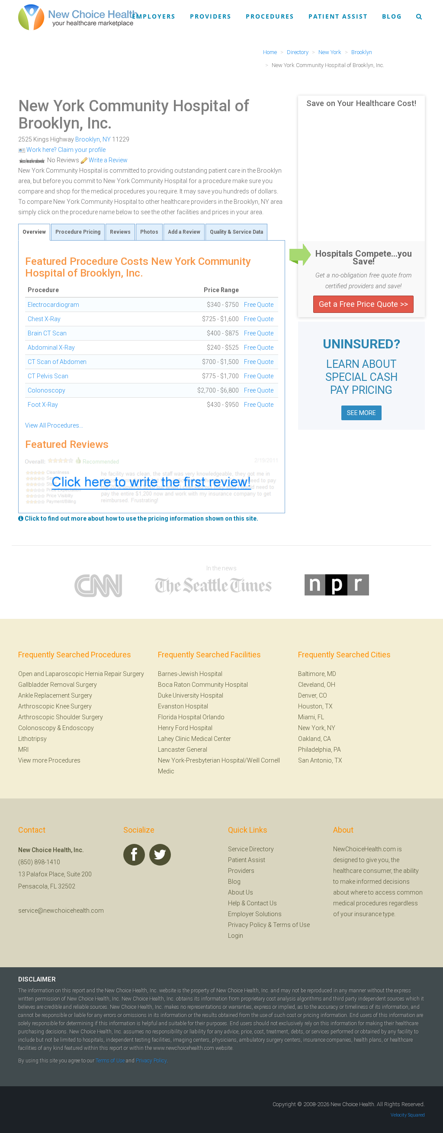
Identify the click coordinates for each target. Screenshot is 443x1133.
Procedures (270, 16)
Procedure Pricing (77, 232)
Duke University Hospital (190, 695)
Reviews (120, 232)
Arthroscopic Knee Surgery (55, 706)
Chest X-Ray (44, 318)
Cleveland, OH (316, 684)
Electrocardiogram (53, 304)
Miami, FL (311, 717)
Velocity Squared (408, 1115)
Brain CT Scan (47, 333)
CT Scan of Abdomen (57, 361)
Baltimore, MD (317, 673)
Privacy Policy (247, 924)
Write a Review (107, 160)
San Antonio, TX (320, 760)
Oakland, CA (314, 738)
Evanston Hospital (183, 706)
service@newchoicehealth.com (61, 910)
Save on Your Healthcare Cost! (361, 103)
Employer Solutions (255, 914)
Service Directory (251, 849)
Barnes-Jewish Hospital (190, 673)
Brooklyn (87, 139)
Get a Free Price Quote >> (363, 304)
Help (234, 903)
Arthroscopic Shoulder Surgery (60, 717)
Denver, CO (312, 695)
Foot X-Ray (43, 404)
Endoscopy (78, 727)
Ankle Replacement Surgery (55, 695)
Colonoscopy (46, 390)
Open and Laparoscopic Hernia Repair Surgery (81, 673)
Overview (34, 232)
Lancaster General (182, 749)
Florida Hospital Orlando (191, 717)
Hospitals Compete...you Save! (363, 257)
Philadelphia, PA (319, 749)
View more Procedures (49, 760)
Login (235, 935)
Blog (392, 16)
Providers (210, 16)
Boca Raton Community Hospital (203, 684)
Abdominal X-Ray (51, 347)
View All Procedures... (54, 425)
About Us (240, 892)
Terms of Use (291, 924)
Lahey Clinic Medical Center (194, 738)
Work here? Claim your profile (65, 149)
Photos (149, 232)
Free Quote (258, 304)
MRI (23, 749)
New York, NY (316, 727)
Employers (154, 16)
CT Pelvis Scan (48, 376)
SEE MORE (361, 412)
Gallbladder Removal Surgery (57, 684)
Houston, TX (315, 706)
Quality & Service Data (236, 232)
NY (107, 139)
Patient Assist (338, 16)
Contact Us (262, 903)
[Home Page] (78, 16)
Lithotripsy (32, 738)
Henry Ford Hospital (185, 727)
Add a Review (184, 232)
